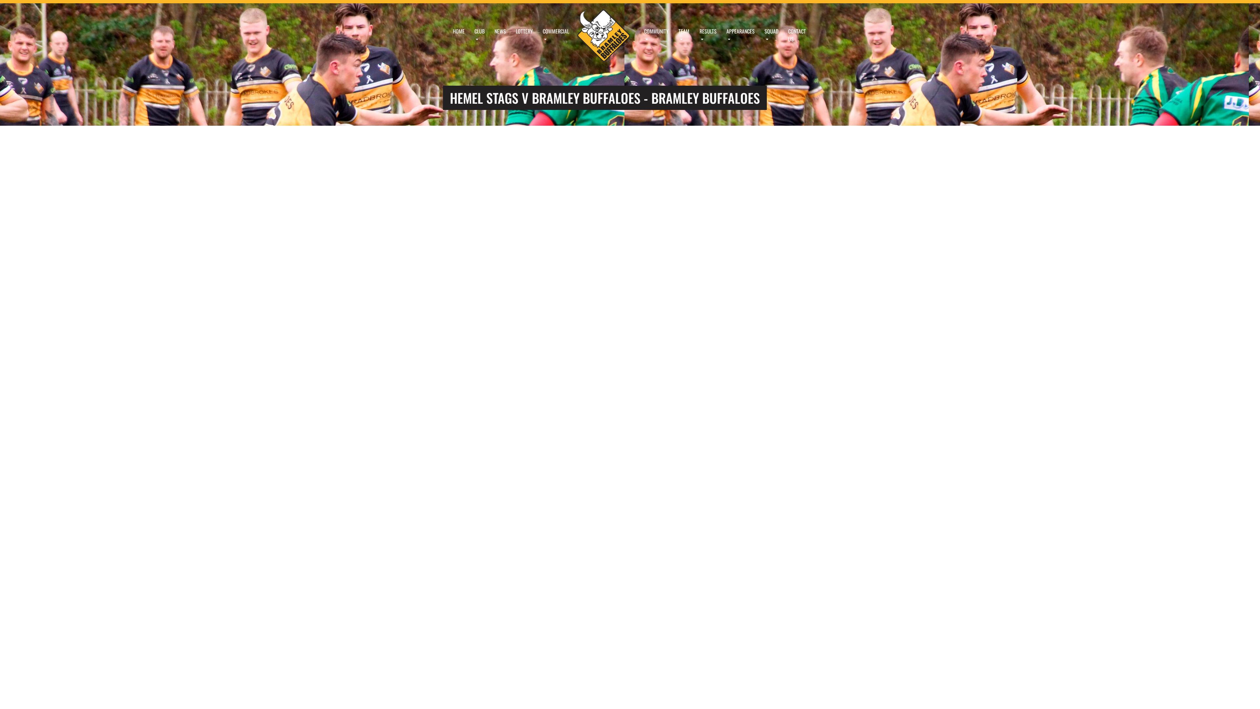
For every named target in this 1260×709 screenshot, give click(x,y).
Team (684, 31)
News (500, 31)
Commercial (556, 31)
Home (459, 31)
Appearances (740, 31)
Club (479, 31)
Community (656, 31)
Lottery (524, 31)
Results (708, 31)
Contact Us (797, 35)
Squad (771, 31)
